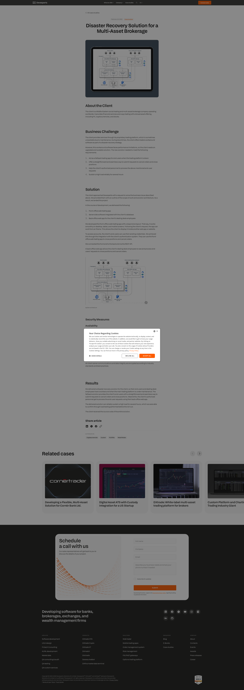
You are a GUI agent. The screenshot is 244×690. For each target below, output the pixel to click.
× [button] (157, 331)
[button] (95, 356)
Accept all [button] (147, 356)
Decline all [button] (129, 356)
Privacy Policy (133, 351)
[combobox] (154, 331)
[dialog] (122, 345)
